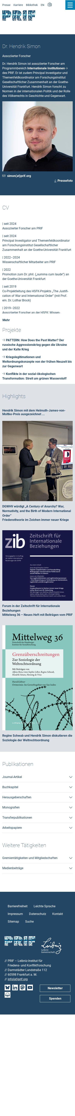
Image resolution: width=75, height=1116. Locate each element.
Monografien (11, 807)
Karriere (18, 5)
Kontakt (57, 914)
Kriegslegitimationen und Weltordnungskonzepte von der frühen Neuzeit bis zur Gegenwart (37, 361)
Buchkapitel (10, 787)
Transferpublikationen (17, 817)
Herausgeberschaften (16, 797)
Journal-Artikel (12, 777)
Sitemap (13, 921)
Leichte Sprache (44, 906)
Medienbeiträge (12, 868)
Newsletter (55, 988)
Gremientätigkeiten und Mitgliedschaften (30, 858)
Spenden (55, 998)
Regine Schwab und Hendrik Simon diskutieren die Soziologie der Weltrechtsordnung (37, 677)
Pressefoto (65, 180)
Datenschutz (37, 914)
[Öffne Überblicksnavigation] (70, 5)
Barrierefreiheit (18, 906)
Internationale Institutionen (46, 68)
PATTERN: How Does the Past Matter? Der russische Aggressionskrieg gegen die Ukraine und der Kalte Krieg (34, 344)
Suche (29, 921)
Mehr (6, 320)
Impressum (15, 914)
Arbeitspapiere (12, 828)
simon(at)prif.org (19, 176)
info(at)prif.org (18, 979)
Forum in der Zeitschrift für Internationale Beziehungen (35, 565)
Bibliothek (32, 5)
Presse (6, 5)
